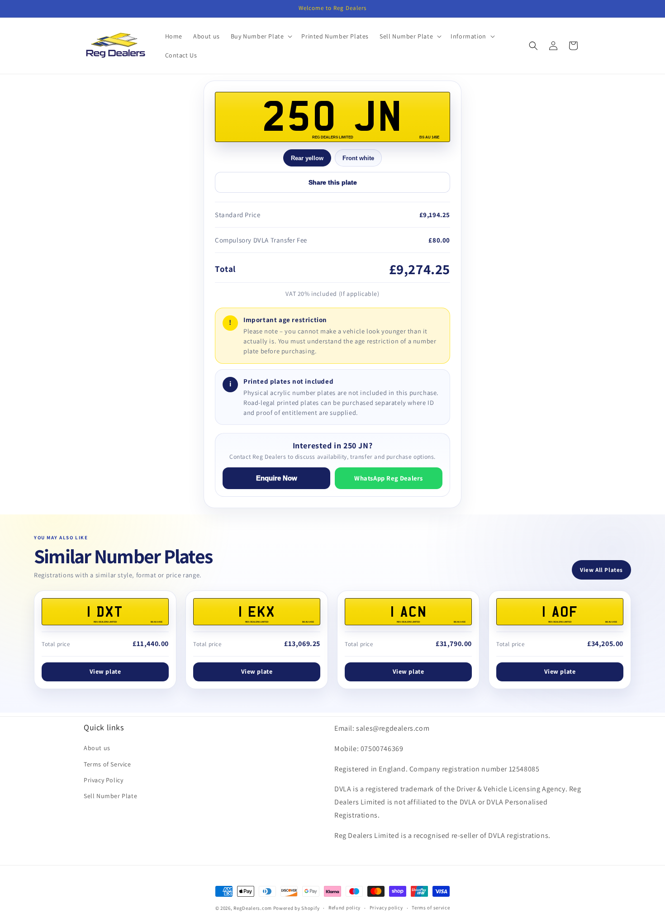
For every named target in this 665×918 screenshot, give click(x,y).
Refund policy (344, 907)
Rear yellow (307, 158)
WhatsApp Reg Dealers (388, 478)
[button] (260, 36)
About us (97, 748)
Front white (358, 158)
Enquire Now (276, 478)
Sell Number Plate (110, 796)
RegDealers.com (252, 908)
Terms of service (431, 907)
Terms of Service (107, 764)
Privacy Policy (103, 780)
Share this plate (333, 182)
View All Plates (601, 570)
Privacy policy (386, 907)
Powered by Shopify (296, 908)
